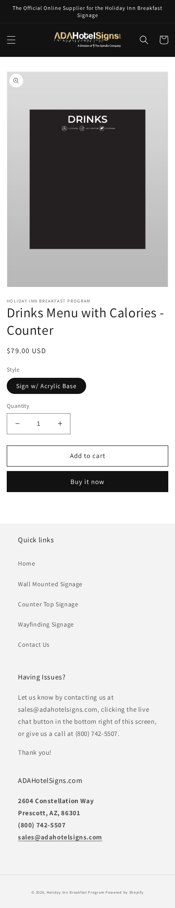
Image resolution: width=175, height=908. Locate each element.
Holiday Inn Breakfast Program (75, 892)
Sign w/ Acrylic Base (46, 386)
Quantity (18, 406)
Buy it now (87, 481)
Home (26, 563)
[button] (11, 40)
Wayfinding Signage (46, 624)
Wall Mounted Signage (50, 584)
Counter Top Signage (48, 604)
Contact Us (34, 644)
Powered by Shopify (124, 892)
